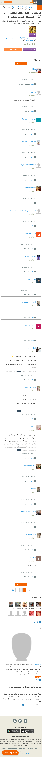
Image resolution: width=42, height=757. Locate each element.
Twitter (32, 79)
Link (28, 79)
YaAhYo (12, 608)
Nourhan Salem (18, 608)
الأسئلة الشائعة (22, 748)
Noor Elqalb (38, 608)
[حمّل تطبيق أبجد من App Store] (27, 731)
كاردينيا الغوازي (29, 40)
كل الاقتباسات (18, 705)
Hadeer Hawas (24, 608)
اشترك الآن (13, 49)
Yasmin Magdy (31, 608)
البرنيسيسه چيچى (38, 617)
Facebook (34, 79)
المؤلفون (4, 748)
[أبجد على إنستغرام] (15, 721)
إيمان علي (32, 557)
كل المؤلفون (35, 680)
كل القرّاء (36, 622)
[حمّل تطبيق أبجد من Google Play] (13, 731)
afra (19, 617)
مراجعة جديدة (20, 63)
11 (17, 590)
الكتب (36, 748)
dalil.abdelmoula (11, 617)
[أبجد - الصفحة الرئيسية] (30, 2)
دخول (2, 2)
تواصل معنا (30, 748)
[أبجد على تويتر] (20, 721)
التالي (12, 590)
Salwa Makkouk (28, 705)
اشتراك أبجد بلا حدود (12, 748)
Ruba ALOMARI (24, 617)
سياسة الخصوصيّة (26, 754)
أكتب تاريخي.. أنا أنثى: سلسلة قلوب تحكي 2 (24, 7)
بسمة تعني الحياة (31, 617)
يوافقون (27, 84)
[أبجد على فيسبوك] (25, 721)
